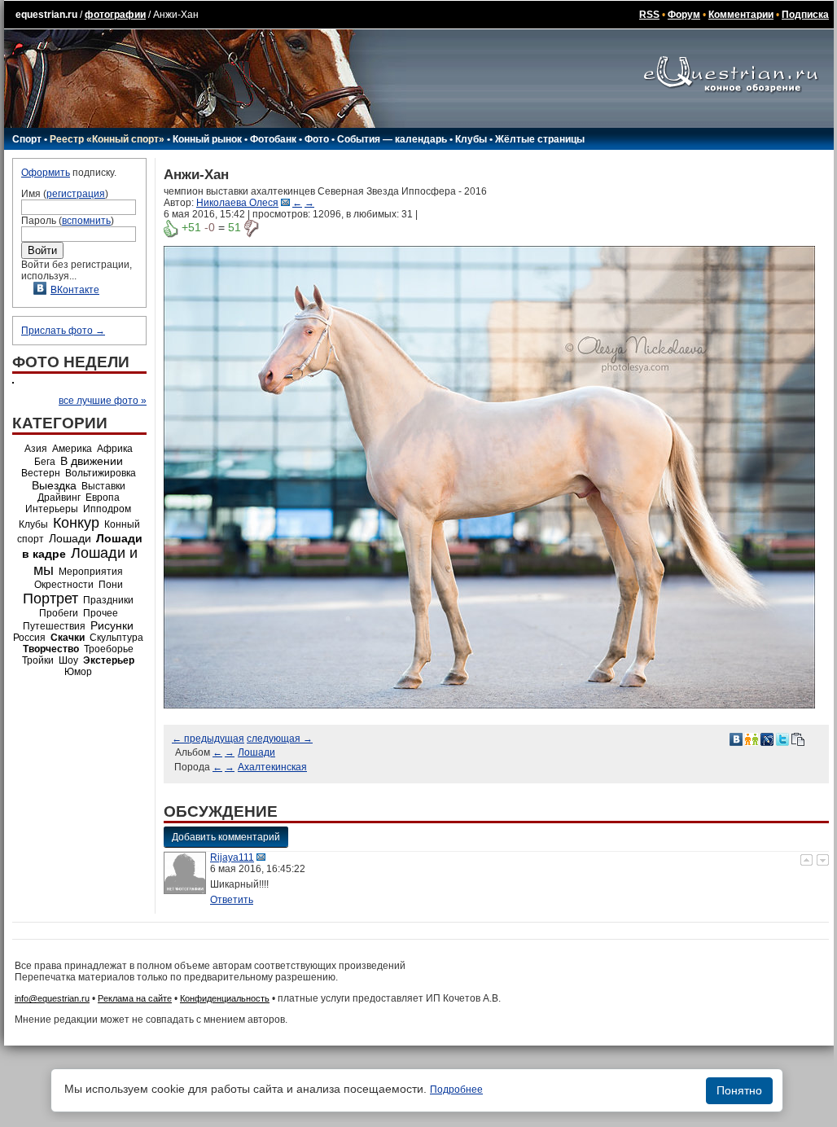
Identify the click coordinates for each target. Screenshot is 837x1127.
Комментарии (740, 14)
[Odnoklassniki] (751, 738)
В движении (91, 460)
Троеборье (109, 649)
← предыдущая (208, 738)
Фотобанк (273, 139)
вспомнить (86, 220)
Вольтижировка (100, 473)
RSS (649, 14)
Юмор (78, 672)
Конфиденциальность (225, 998)
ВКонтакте (74, 290)
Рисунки (112, 625)
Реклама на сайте (135, 998)
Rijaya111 (232, 857)
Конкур (76, 523)
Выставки (103, 486)
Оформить (45, 172)
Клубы (471, 139)
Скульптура (116, 637)
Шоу (68, 660)
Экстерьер (108, 660)
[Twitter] (782, 738)
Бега (44, 461)
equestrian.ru (46, 14)
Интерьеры (51, 509)
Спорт (27, 139)
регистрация (75, 194)
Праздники (108, 600)
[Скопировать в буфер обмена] (797, 738)
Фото (317, 139)
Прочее (100, 613)
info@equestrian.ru (52, 998)
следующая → (280, 738)
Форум (684, 14)
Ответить (231, 900)
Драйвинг (59, 497)
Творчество (51, 649)
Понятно (739, 1090)
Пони (111, 584)
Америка (72, 448)
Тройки (38, 660)
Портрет (50, 598)
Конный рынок (207, 139)
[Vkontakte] (736, 738)
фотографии (115, 14)
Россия (29, 637)
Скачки (67, 637)
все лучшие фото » (103, 400)
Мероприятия (91, 571)
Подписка (805, 14)
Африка (115, 448)
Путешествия (54, 626)
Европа (102, 497)
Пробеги (58, 613)
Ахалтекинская (272, 767)
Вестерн (40, 473)
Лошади (70, 538)
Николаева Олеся (237, 202)
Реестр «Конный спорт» (107, 139)
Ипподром (107, 509)
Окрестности (64, 584)
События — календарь (392, 139)
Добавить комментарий (226, 837)
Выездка (54, 485)
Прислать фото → (63, 330)
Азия (35, 448)
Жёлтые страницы (540, 139)
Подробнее (456, 1089)
